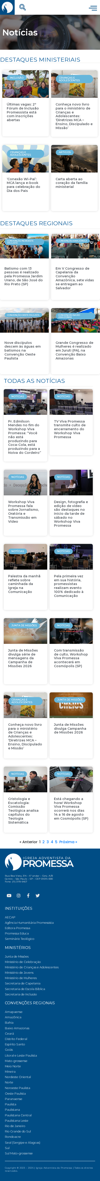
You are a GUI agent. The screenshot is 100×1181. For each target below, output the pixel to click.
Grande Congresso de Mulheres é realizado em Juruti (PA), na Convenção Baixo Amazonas (74, 350)
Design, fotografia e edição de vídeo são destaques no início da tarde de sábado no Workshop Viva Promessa (71, 514)
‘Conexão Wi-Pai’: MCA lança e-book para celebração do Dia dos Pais (23, 185)
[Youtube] (9, 895)
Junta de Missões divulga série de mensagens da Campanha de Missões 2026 (23, 658)
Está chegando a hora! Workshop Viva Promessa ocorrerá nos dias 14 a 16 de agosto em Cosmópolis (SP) (71, 809)
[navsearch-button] (22, 8)
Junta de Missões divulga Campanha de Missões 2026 (70, 729)
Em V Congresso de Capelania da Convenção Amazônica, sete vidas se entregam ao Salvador (75, 278)
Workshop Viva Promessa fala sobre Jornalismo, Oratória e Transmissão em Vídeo (23, 512)
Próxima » (68, 842)
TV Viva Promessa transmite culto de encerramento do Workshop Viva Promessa (70, 429)
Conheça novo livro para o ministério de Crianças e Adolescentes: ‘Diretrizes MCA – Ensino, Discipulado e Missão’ (74, 116)
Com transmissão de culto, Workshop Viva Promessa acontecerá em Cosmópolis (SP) (71, 658)
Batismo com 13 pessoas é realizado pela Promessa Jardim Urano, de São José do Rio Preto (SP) (23, 276)
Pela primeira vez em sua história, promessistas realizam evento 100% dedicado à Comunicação (68, 586)
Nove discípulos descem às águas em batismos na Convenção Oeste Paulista (22, 350)
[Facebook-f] (28, 895)
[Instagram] (18, 895)
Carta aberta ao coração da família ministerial (72, 183)
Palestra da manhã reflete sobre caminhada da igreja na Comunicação (24, 584)
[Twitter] (37, 895)
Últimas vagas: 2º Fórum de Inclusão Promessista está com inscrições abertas (23, 112)
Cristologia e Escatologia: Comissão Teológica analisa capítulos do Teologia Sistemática (23, 811)
